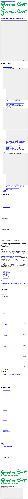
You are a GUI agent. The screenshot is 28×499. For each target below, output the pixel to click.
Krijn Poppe (5, 271)
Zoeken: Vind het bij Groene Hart (7, 486)
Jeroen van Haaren (7, 276)
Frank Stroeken (6, 275)
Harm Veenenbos (6, 274)
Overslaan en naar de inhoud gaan (8, 1)
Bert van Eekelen (6, 272)
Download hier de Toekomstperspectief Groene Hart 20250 (13, 283)
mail (8, 294)
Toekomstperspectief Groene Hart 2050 (9, 256)
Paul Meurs (5, 278)
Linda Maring (6, 273)
